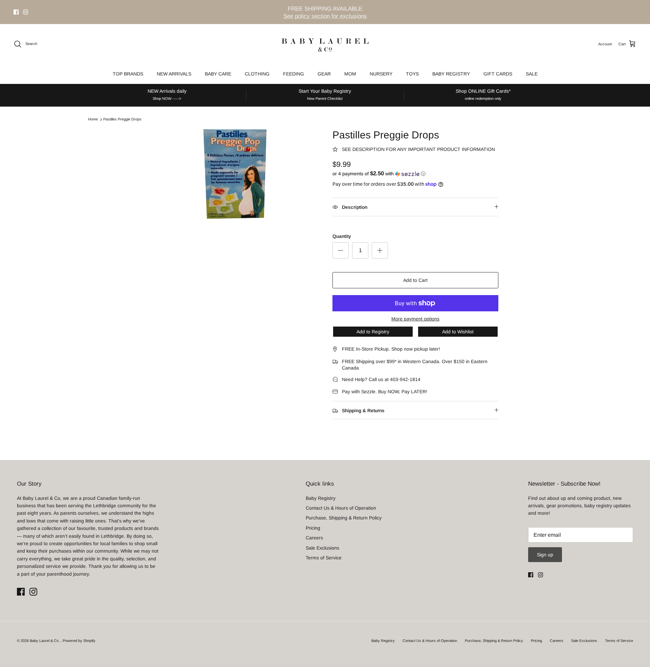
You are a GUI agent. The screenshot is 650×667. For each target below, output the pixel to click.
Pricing (313, 528)
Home (93, 119)
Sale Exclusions (322, 548)
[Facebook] (16, 12)
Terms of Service (324, 557)
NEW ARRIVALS (174, 73)
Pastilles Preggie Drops (122, 119)
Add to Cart (415, 280)
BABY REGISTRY (451, 73)
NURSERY (381, 73)
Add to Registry (372, 331)
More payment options (415, 318)
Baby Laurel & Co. (45, 641)
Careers (314, 537)
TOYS (412, 73)
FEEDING (293, 73)
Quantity (341, 236)
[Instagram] (25, 12)
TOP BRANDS (128, 73)
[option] (235, 174)
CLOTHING (257, 73)
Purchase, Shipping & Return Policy (344, 517)
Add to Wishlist (458, 331)
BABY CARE (218, 73)
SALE (532, 73)
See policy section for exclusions (325, 16)
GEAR (324, 73)
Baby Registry (320, 498)
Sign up (545, 554)
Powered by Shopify (79, 641)
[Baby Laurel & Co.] (325, 44)
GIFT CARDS (497, 73)
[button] (379, 174)
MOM (350, 73)
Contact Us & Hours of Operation (341, 508)
